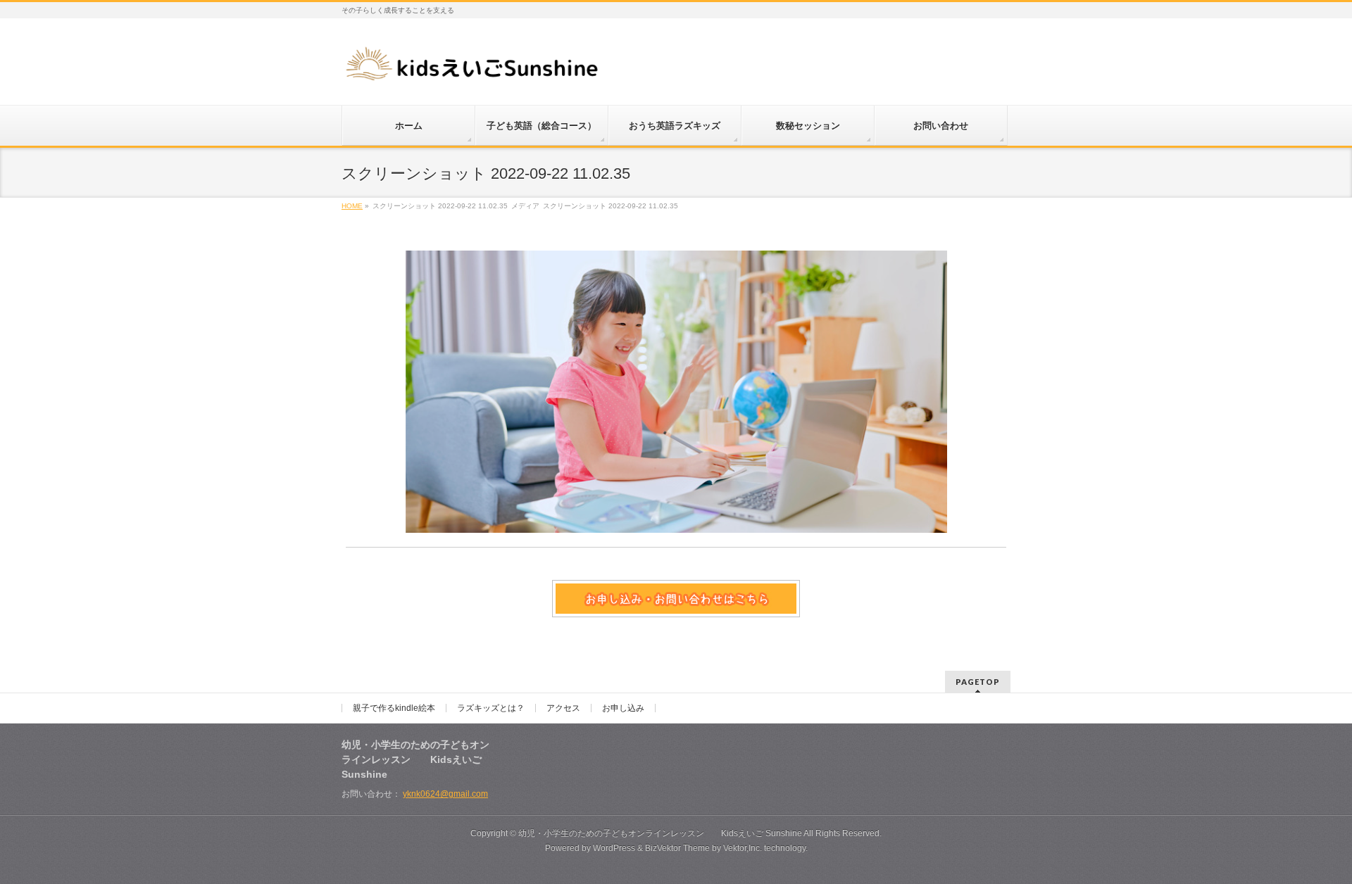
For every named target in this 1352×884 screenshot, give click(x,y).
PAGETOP (978, 681)
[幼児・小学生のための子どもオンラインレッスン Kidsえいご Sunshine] (473, 67)
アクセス (563, 708)
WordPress (614, 848)
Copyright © (494, 833)
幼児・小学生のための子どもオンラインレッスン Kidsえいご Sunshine (660, 833)
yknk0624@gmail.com (445, 794)
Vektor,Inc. (742, 848)
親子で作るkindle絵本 (394, 708)
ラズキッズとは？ (491, 708)
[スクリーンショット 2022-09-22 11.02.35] (676, 392)
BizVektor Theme (677, 848)
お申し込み (623, 708)
